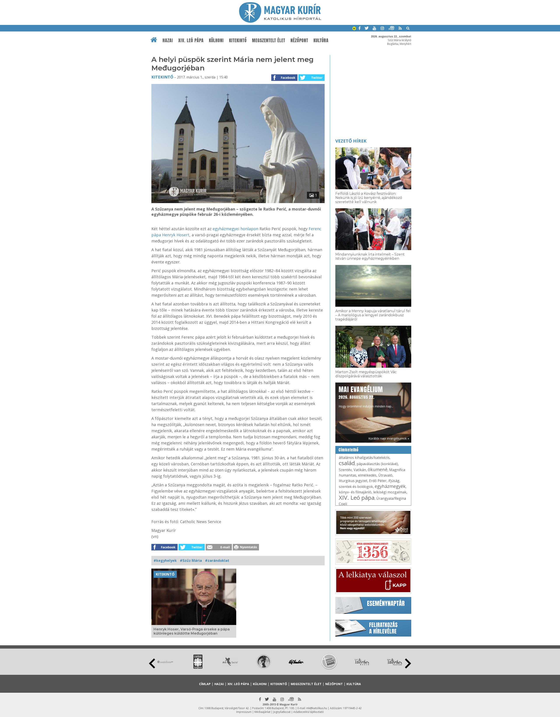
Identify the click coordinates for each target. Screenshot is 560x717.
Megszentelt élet (268, 40)
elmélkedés (367, 475)
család (347, 463)
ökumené (377, 469)
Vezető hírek (350, 141)
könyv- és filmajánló (355, 492)
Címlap (205, 684)
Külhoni (216, 40)
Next (408, 663)
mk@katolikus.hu (316, 708)
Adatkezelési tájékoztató (308, 712)
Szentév (345, 469)
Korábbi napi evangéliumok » (388, 438)
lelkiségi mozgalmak (389, 492)
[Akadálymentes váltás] (354, 28)
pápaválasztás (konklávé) (377, 463)
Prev (152, 663)
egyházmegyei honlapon (235, 228)
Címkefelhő (349, 450)
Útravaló (385, 475)
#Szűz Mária (191, 560)
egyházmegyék (390, 486)
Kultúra (321, 40)
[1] (238, 201)
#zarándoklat (217, 560)
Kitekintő (238, 40)
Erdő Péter (378, 480)
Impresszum (244, 712)
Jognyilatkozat (281, 712)
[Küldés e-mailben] (219, 549)
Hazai (168, 40)
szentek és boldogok (356, 486)
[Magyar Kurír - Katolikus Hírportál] (280, 21)
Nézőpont (299, 40)
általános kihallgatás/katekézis (364, 457)
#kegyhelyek (165, 560)
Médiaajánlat (262, 712)
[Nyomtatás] (246, 549)
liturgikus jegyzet (353, 480)
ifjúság (393, 480)
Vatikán (360, 469)
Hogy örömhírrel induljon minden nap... (366, 396)
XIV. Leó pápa (191, 40)
